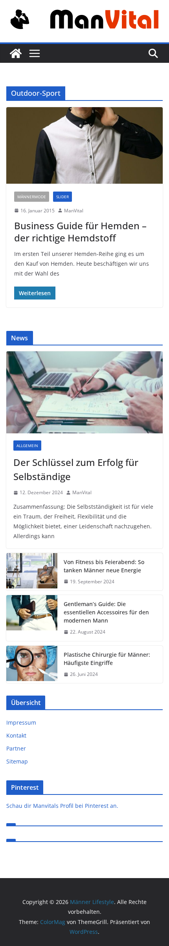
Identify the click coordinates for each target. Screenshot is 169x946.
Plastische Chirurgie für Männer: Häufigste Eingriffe (107, 659)
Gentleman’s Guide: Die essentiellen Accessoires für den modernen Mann (106, 612)
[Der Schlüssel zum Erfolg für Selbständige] (84, 392)
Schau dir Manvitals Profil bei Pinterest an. (62, 805)
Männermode (31, 196)
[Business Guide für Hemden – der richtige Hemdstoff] (84, 145)
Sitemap (17, 761)
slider (62, 196)
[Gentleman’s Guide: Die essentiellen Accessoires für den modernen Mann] (31, 618)
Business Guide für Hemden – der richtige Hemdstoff (80, 231)
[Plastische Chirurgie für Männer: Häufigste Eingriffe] (31, 664)
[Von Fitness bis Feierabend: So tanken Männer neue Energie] (31, 572)
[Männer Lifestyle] (15, 53)
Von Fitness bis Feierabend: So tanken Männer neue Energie (104, 566)
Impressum (21, 722)
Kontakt (16, 735)
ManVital (73, 210)
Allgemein (27, 445)
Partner (16, 748)
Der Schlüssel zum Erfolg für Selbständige (75, 469)
